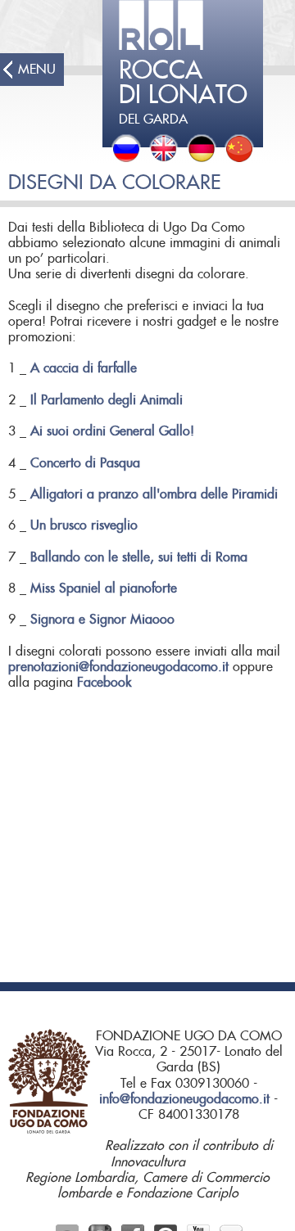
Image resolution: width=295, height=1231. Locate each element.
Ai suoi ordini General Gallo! (112, 431)
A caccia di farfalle (83, 368)
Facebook (104, 682)
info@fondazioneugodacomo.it (184, 1099)
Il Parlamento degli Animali (106, 400)
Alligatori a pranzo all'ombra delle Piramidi (154, 494)
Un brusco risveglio (84, 525)
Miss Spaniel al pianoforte (103, 588)
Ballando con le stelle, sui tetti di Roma (138, 557)
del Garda (183, 92)
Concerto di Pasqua (85, 463)
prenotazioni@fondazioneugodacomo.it (118, 667)
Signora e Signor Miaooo (102, 619)
